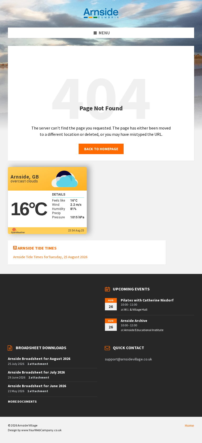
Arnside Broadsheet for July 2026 (36, 372)
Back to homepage (101, 149)
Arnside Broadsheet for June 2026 (37, 385)
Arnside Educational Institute (143, 330)
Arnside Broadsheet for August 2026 (39, 358)
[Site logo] (101, 17)
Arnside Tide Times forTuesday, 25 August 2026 (50, 257)
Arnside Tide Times (37, 248)
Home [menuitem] (189, 425)
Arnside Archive (134, 320)
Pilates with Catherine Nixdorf (147, 300)
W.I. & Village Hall (135, 309)
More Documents (22, 401)
